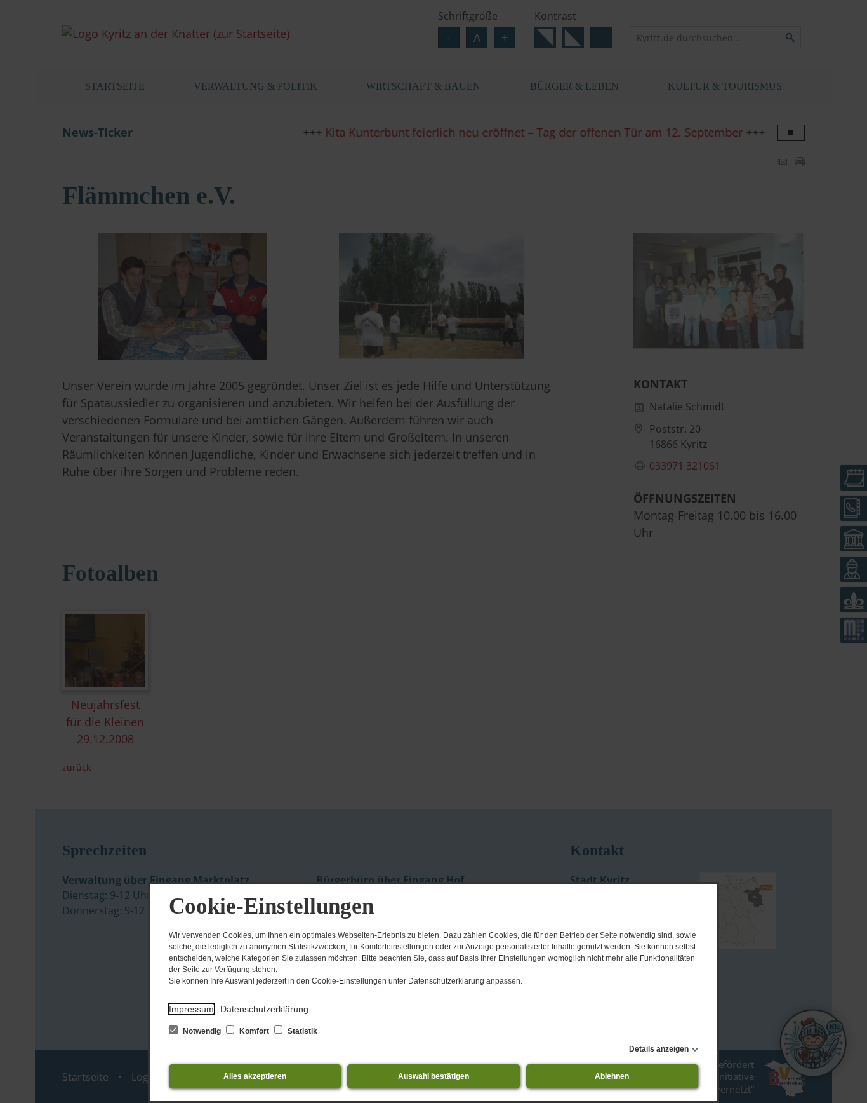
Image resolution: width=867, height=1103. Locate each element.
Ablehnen (612, 1076)
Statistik (301, 1031)
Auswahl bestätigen (433, 1076)
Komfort (254, 1031)
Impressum (191, 1009)
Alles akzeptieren (254, 1076)
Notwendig (202, 1031)
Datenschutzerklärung (264, 1009)
